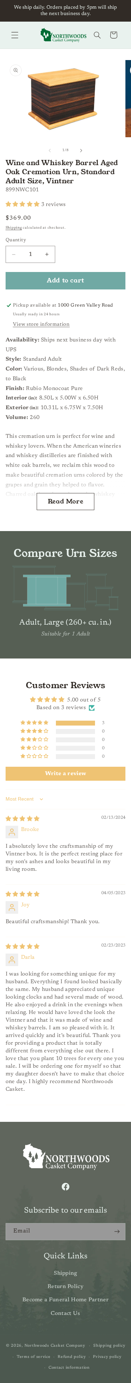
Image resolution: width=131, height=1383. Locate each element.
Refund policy (72, 1357)
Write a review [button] (65, 774)
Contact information (69, 1368)
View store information (41, 324)
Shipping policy (109, 1346)
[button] (15, 35)
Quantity (16, 240)
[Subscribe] (117, 1231)
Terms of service (34, 1357)
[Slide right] (81, 150)
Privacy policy (107, 1357)
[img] (23, 819)
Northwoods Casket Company (54, 1346)
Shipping (14, 228)
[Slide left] (49, 150)
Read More (65, 501)
